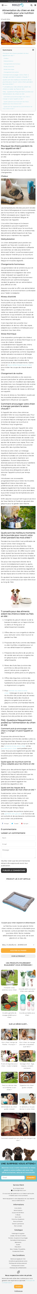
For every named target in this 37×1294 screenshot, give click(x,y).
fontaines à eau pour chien (15, 746)
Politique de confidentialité (18, 1268)
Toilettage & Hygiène (18, 1233)
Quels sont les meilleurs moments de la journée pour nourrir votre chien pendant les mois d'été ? (18, 82)
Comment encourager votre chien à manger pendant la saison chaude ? (16, 76)
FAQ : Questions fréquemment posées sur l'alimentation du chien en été (18, 93)
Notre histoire (18, 1210)
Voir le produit (18, 956)
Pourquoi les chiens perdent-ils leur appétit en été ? (16, 54)
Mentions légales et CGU (18, 1259)
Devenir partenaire (18, 1223)
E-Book (18, 1215)
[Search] (31, 5)
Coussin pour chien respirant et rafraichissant (18, 923)
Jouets (18, 1244)
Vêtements (18, 1242)
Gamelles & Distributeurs (18, 1240)
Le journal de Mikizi (18, 1212)
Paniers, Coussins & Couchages (18, 1238)
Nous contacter (18, 1221)
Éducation (18, 1247)
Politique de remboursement (18, 1263)
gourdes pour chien (9, 748)
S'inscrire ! (31, 1177)
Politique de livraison (18, 1265)
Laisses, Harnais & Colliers (18, 1235)
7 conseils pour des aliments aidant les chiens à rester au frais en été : (17, 88)
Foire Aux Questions (18, 1219)
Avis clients (18, 1208)
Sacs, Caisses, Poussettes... (18, 1249)
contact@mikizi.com (19, 1190)
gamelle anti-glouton (13, 814)
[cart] (35, 5)
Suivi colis (18, 1217)
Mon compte (18, 1226)
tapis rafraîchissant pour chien (20, 365)
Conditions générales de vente (18, 1261)
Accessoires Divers (18, 1251)
